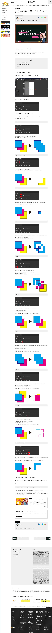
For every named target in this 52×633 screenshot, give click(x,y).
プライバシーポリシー (47, 615)
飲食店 (13, 611)
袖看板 (36, 581)
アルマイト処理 (38, 554)
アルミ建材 (41, 554)
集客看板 (43, 582)
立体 (36, 579)
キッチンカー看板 (41, 558)
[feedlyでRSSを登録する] (44, 17)
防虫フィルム (40, 582)
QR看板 (34, 553)
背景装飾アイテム (41, 580)
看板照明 (42, 577)
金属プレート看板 (35, 582)
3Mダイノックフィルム (35, 552)
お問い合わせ (4, 19)
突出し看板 (48, 578)
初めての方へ (3, 23)
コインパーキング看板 (35, 559)
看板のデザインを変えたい (40, 612)
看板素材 (44, 577)
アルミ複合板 (47, 554)
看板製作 (34, 578)
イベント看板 (34, 555)
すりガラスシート (37, 553)
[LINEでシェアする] (41, 17)
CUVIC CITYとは (4, 8)
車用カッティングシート (46, 581)
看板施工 (48, 576)
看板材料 (34, 577)
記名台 (39, 581)
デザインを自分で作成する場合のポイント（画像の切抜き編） (22, 538)
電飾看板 (35, 583)
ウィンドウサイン (35, 556)
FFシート (48, 552)
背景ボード (37, 580)
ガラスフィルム (35, 558)
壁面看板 (22, 612)
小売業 (13, 612)
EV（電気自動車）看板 (43, 552)
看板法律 (36, 577)
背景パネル (34, 580)
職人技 (48, 579)
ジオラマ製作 (39, 559)
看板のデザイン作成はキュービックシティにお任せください (26, 511)
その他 (13, 617)
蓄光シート (34, 581)
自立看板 (48, 580)
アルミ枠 (44, 554)
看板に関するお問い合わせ (48, 612)
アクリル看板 (47, 553)
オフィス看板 (46, 556)
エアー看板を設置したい (39, 624)
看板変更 (40, 576)
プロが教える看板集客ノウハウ (18, 552)
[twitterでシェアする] (39, 17)
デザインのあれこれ (28, 5)
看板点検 (39, 577)
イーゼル (48, 555)
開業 (37, 582)
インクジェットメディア (43, 555)
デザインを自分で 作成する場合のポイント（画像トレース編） (39, 538)
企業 (12, 616)
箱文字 (45, 579)
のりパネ (41, 553)
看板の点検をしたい (39, 619)
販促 (40, 581)
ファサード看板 (22, 611)
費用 (42, 581)
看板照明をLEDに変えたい (40, 613)
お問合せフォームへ (19, 516)
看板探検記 (42, 576)
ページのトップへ (49, 607)
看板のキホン (16, 551)
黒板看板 (47, 583)
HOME (13, 5)
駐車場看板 (41, 583)
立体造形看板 (42, 579)
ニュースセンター (14, 620)
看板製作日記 (16, 554)
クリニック (13, 613)
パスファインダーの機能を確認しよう (23, 64)
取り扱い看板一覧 (4, 10)
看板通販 (41, 578)
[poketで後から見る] (45, 17)
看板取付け (37, 576)
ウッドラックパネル (41, 556)
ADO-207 (40, 552)
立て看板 (34, 579)
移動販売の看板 (44, 578)
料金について (4, 12)
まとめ (19, 66)
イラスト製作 (38, 555)
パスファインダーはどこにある (22, 62)
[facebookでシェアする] (38, 17)
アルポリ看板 (34, 554)
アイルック (44, 553)
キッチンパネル (46, 558)
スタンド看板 (43, 559)
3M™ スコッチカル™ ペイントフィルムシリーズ (42, 551)
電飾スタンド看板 (47, 582)
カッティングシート (35, 557)
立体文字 (39, 579)
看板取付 (34, 576)
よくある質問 (4, 17)
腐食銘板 (45, 580)
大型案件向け (7, 23)
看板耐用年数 (47, 577)
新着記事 (12, 2)
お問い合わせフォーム (45, 601)
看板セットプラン (31, 612)
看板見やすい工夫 (37, 578)
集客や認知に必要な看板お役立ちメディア (20, 5)
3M (34, 551)
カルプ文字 (47, 557)
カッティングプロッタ (41, 557)
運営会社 (46, 611)
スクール (13, 615)
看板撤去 (45, 576)
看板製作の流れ (22, 623)
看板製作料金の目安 (31, 611)
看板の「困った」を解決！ (40, 611)
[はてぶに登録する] (42, 17)
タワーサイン (22, 615)
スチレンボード (47, 559)
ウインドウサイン (23, 613)
